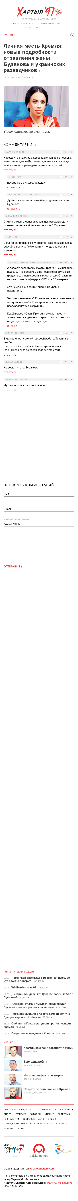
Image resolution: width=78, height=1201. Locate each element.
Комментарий (12, 523)
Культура (20, 1114)
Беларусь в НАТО (14, 1128)
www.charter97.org (44, 1168)
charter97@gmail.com (59, 1182)
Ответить (10, 170)
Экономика (43, 1109)
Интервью (64, 1114)
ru (30, 27)
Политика (10, 1109)
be (25, 27)
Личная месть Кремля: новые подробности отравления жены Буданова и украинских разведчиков (34, 58)
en (36, 27)
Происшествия (63, 1109)
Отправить (13, 566)
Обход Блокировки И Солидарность (26, 1124)
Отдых (52, 1119)
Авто (41, 1119)
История (35, 1114)
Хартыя (39, 12)
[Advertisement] (39, 439)
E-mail (7, 508)
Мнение (8, 1042)
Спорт (7, 1114)
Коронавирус (60, 1124)
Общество (25, 1109)
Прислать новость (22, 24)
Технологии (11, 1119)
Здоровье (29, 1119)
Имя (6, 493)
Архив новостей (50, 24)
